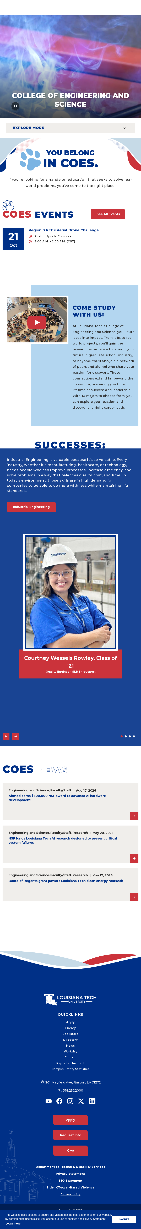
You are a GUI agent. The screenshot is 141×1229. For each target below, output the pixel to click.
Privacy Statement (70, 1173)
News (70, 1045)
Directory (70, 1039)
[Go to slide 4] (134, 736)
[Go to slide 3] (130, 736)
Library (70, 1028)
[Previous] (6, 736)
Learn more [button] (13, 1223)
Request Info (70, 1135)
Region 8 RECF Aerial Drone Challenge (64, 230)
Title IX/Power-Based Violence (70, 1187)
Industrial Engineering (31, 507)
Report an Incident (70, 1063)
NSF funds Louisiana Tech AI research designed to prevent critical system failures (63, 841)
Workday (70, 1051)
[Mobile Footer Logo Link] (70, 997)
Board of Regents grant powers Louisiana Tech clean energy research (66, 881)
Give (70, 1150)
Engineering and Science (29, 790)
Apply (70, 1022)
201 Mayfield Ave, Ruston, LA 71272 (73, 1082)
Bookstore (70, 1034)
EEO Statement (70, 1180)
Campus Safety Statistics (71, 1069)
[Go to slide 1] (122, 736)
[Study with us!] (36, 320)
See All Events (108, 214)
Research (80, 833)
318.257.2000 (73, 1090)
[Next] (15, 736)
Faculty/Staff (60, 790)
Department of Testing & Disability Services (70, 1166)
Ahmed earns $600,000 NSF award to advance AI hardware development (57, 798)
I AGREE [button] (124, 1219)
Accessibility (70, 1194)
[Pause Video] (15, 107)
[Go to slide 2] (126, 736)
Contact (70, 1057)
